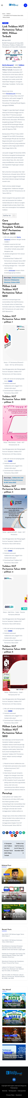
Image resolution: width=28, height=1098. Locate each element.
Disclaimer (19, 1095)
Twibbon (5, 23)
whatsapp (11, 270)
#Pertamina (5, 45)
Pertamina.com (10, 93)
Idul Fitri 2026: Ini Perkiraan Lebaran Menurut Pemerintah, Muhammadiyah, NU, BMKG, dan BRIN (13, 976)
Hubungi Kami (22, 1091)
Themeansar (14, 1088)
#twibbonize (22, 47)
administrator (10, 896)
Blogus (23, 1085)
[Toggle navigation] (2, 5)
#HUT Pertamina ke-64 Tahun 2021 (13, 43)
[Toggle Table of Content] (13, 215)
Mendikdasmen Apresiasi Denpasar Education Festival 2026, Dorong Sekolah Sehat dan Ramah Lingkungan (13, 947)
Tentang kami (12, 1091)
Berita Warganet (10, 917)
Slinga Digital (10, 880)
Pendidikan (8, 1001)
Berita (7, 1035)
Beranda (4, 1091)
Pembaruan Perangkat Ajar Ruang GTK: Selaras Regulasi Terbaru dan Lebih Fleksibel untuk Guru (13, 955)
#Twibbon (12, 45)
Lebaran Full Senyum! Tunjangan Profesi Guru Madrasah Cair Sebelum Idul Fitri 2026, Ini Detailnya (13, 968)
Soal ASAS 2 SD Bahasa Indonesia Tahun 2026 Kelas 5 (13, 1022)
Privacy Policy (10, 1095)
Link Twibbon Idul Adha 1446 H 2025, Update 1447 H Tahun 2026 (14, 915)
